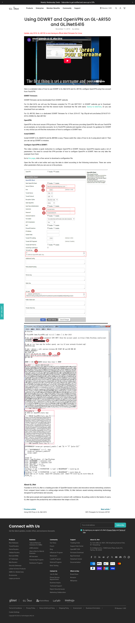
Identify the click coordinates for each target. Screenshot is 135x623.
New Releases (13, 543)
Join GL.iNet (54, 574)
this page (31, 158)
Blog (51, 549)
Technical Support (56, 586)
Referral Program (56, 562)
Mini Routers (13, 562)
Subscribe (120, 525)
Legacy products (14, 578)
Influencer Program (56, 552)
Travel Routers (14, 546)
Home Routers (14, 549)
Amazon (73, 577)
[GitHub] (124, 557)
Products (29, 8)
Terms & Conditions (15, 608)
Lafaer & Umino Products (17, 569)
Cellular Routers (14, 552)
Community (67, 8)
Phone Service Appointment (54, 578)
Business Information (93, 608)
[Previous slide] (2, 2)
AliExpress (73, 580)
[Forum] (129, 557)
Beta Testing (54, 565)
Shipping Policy (64, 608)
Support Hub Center (76, 546)
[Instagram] (95, 557)
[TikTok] (108, 557)
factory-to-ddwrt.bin (94, 107)
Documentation (75, 562)
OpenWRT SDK (75, 549)
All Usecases (33, 556)
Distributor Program (36, 563)
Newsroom (53, 556)
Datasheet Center (76, 559)
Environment (77, 608)
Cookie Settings (14, 612)
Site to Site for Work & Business (36, 552)
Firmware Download (77, 552)
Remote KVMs (13, 556)
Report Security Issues (57, 589)
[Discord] (120, 557)
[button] (2, 311)
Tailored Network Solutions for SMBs (35, 544)
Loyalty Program (55, 559)
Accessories (13, 575)
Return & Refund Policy (47, 608)
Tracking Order (75, 543)
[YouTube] (116, 557)
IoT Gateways (13, 559)
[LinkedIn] (99, 557)
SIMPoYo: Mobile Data (16, 572)
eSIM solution (33, 548)
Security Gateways (15, 565)
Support (77, 8)
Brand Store (74, 574)
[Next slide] (132, 2)
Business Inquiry (55, 582)
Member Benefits (53, 8)
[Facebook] (91, 557)
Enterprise (40, 8)
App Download (75, 556)
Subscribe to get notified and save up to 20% (77, 2)
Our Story (53, 543)
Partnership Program (36, 560)
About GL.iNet (95, 540)
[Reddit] (103, 557)
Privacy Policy (111, 530)
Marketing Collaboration (58, 592)
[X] (112, 557)
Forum (52, 546)
